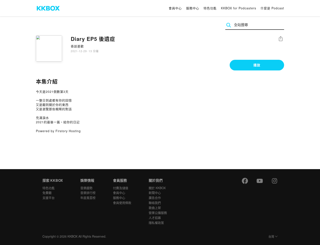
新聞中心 (155, 192)
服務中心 (192, 8)
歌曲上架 (155, 207)
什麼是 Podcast (272, 8)
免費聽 (47, 192)
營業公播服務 (158, 212)
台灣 (271, 236)
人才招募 (155, 217)
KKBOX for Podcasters (238, 8)
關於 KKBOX (157, 188)
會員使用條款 (122, 202)
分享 (280, 39)
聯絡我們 (155, 202)
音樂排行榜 (88, 192)
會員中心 (175, 8)
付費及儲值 (120, 188)
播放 (256, 65)
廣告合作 (155, 197)
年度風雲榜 (88, 197)
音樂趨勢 (86, 188)
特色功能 (210, 8)
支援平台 (48, 197)
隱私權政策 (156, 222)
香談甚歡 (77, 46)
